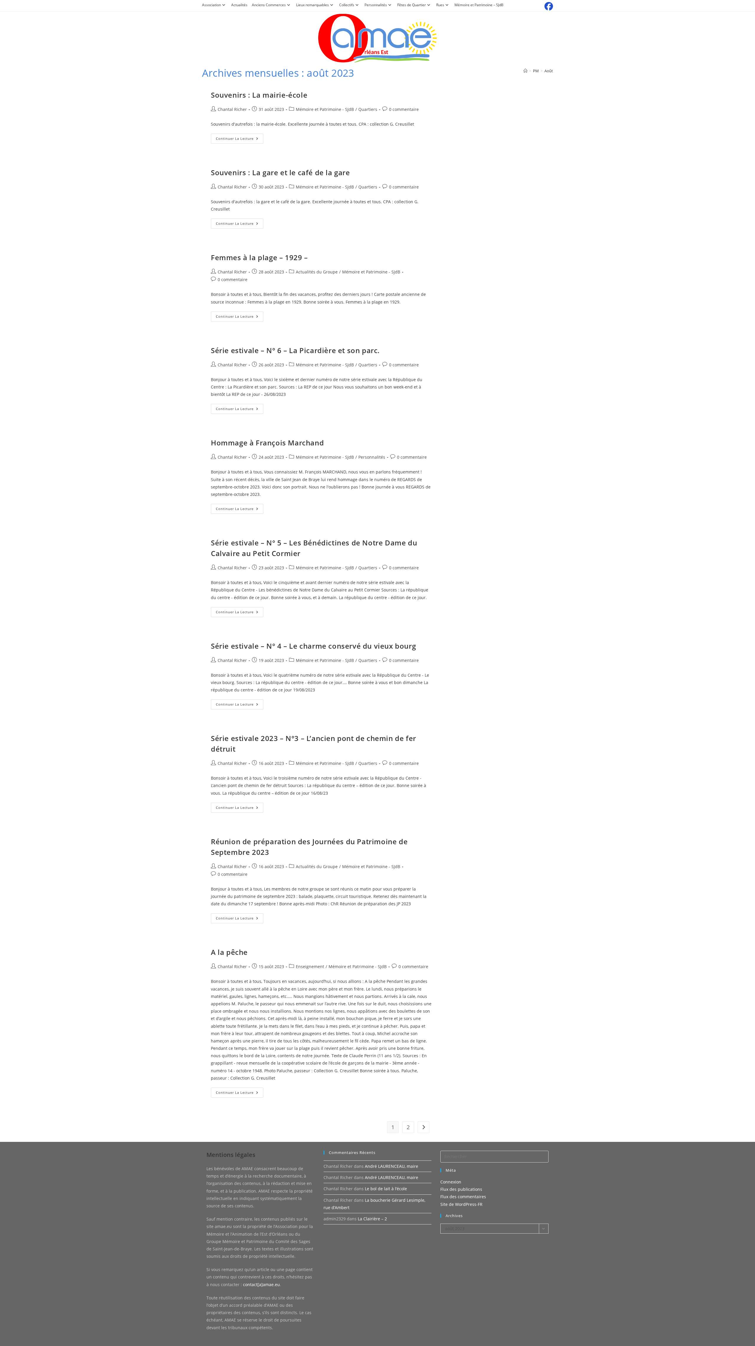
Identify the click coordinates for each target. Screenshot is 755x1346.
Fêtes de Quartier (411, 4)
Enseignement (310, 966)
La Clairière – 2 (372, 1219)
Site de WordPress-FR (461, 1204)
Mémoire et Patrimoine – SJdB (478, 4)
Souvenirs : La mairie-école (259, 95)
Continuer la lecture (239, 140)
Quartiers (367, 109)
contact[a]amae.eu (261, 1284)
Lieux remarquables (312, 4)
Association (211, 4)
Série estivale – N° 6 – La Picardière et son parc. (295, 350)
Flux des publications (461, 1189)
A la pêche (229, 952)
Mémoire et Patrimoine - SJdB (325, 109)
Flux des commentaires (463, 1196)
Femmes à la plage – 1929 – (259, 257)
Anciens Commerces (269, 4)
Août (548, 70)
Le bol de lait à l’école (386, 1188)
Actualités (239, 4)
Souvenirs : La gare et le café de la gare (280, 172)
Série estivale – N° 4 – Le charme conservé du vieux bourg (313, 646)
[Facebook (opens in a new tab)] (548, 6)
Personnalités (376, 4)
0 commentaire (404, 109)
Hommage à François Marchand (267, 442)
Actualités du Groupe (317, 272)
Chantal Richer (232, 109)
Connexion (450, 1182)
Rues (440, 4)
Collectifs (346, 4)
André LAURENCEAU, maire (391, 1166)
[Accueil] (525, 70)
